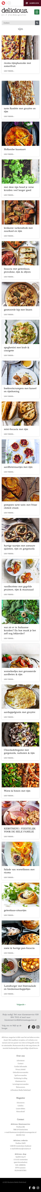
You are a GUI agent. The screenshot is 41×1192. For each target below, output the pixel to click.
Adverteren (20, 1060)
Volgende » (21, 1004)
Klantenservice (20, 1081)
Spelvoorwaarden (20, 1075)
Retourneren (20, 1087)
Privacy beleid (20, 1069)
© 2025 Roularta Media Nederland (14, 1182)
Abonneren (20, 1103)
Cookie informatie (20, 1066)
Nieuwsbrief (20, 1111)
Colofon (20, 1105)
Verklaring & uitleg (20, 1078)
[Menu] (36, 12)
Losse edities (20, 1108)
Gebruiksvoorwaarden (20, 1072)
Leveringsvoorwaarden (20, 1084)
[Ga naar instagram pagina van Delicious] (37, 1027)
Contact (20, 1063)
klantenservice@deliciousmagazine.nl (20, 1020)
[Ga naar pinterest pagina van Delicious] (32, 1027)
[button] (32, 3)
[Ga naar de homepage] (15, 10)
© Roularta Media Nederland (21, 1090)
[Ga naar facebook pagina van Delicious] (28, 1027)
